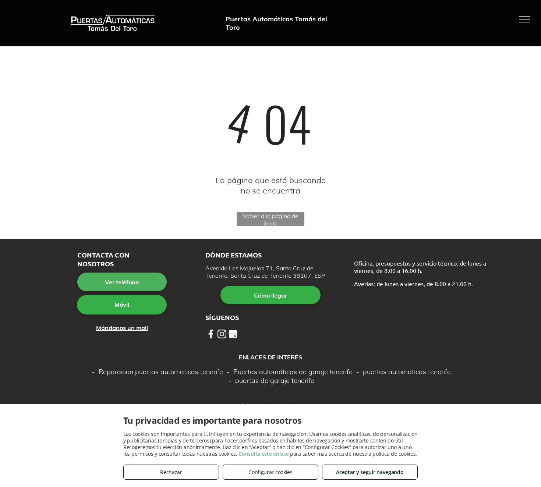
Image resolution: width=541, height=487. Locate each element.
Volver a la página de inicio (270, 219)
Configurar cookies (270, 472)
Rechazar (171, 472)
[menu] (524, 19)
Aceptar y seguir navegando (369, 472)
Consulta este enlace (263, 453)
